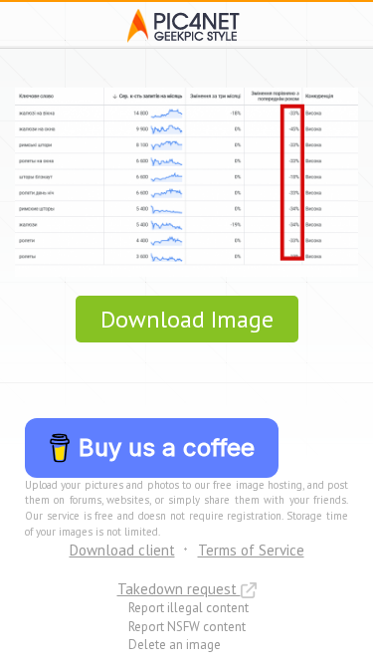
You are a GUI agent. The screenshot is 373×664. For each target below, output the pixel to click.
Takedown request (179, 588)
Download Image (187, 319)
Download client (122, 550)
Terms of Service (251, 550)
